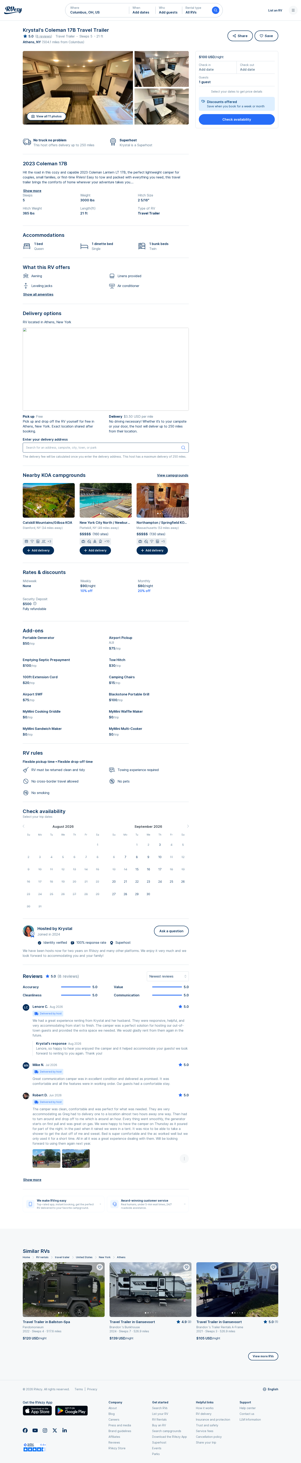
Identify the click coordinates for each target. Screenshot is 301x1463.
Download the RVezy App (169, 1436)
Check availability (236, 119)
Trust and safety (207, 1425)
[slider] (28, 36)
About (113, 1408)
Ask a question (171, 931)
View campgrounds (172, 475)
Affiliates (114, 1436)
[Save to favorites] (99, 1267)
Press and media (120, 1425)
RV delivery (204, 1413)
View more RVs (263, 1356)
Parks (156, 1454)
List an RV (275, 10)
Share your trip (206, 1442)
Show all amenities (38, 294)
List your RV (160, 1413)
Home (26, 1257)
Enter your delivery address (45, 439)
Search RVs (159, 1408)
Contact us (247, 1413)
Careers (114, 1419)
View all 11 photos (49, 116)
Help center (248, 1408)
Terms (79, 1389)
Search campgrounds (166, 1431)
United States (84, 1257)
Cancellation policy (209, 1436)
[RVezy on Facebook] (25, 1430)
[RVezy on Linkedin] (64, 1430)
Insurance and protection (213, 1419)
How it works (205, 1408)
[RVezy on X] (54, 1430)
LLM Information (250, 1419)
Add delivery (41, 550)
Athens (121, 1257)
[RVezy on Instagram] (44, 1430)
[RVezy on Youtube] (35, 1430)
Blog (112, 1413)
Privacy (92, 1389)
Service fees (204, 1431)
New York (105, 1257)
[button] (97, 10)
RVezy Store (117, 1448)
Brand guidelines (120, 1431)
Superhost (159, 1442)
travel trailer (62, 1257)
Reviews (114, 1442)
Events (156, 1448)
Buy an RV (159, 1425)
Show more (32, 191)
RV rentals (42, 1257)
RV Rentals (159, 1419)
